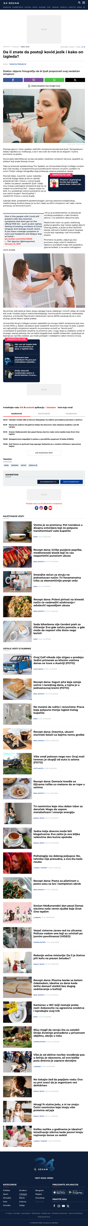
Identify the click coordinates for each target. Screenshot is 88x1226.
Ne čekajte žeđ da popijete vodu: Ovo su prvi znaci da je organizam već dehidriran (58, 1082)
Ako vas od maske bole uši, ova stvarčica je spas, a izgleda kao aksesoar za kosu (26, 346)
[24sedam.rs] (11, 3)
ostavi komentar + (71, 482)
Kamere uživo (17, 7)
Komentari (71, 413)
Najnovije (7, 7)
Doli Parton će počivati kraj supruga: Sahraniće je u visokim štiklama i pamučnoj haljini (45, 445)
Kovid (23, 465)
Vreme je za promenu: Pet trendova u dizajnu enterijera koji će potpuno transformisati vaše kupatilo (57, 528)
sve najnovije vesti (44, 453)
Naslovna (6, 47)
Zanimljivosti (39, 942)
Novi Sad (39, 1201)
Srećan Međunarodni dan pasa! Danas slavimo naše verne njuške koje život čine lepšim (44, 433)
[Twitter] (45, 508)
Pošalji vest (46, 1213)
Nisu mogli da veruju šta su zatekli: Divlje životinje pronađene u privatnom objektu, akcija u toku (59, 1033)
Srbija (22, 1205)
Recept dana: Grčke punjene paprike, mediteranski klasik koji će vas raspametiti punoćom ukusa (57, 553)
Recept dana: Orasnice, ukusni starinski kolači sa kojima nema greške (58, 733)
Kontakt (16, 1213)
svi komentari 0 (48, 482)
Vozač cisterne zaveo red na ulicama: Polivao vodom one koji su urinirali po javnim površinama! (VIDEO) (58, 933)
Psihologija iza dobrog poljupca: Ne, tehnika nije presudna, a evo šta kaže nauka (57, 859)
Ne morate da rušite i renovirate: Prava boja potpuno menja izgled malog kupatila (58, 710)
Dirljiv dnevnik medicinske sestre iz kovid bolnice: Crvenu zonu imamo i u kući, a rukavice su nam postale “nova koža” (26, 373)
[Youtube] (50, 508)
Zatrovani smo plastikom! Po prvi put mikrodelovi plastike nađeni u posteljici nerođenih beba (25, 360)
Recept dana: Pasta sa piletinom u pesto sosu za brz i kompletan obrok (57, 882)
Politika (28, 7)
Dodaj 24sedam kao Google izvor (45, 86)
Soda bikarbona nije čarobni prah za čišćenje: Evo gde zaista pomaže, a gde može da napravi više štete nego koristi (59, 629)
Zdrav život (25, 47)
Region (38, 1194)
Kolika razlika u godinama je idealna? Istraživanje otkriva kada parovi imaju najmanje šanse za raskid (58, 1132)
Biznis (79, 7)
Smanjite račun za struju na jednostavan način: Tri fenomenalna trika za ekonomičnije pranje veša (57, 577)
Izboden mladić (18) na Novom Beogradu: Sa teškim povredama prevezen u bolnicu (45, 420)
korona (14, 465)
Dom (35, 537)
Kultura (22, 1201)
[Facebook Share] (13, 80)
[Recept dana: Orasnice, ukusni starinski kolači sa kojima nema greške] (17, 739)
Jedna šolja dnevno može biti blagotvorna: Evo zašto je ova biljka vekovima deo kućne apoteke (56, 834)
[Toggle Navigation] (83, 3)
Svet (49, 7)
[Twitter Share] (75, 80)
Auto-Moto (38, 669)
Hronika (55, 7)
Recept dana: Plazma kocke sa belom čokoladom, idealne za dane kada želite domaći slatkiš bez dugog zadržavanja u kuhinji (57, 985)
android (30, 407)
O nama (9, 1213)
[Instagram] (41, 508)
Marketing (36, 1213)
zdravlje (33, 465)
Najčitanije (44, 413)
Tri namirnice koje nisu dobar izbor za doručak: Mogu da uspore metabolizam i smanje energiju (58, 809)
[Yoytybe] (63, 1206)
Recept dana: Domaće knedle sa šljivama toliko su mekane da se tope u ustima (59, 784)
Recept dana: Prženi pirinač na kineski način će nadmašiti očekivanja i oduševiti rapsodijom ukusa (58, 602)
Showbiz (42, 7)
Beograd (39, 1190)
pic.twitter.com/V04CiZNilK (18, 239)
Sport (35, 7)
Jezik (6, 465)
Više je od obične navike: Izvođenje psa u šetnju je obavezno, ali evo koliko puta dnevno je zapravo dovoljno (59, 1057)
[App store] (59, 1192)
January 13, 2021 (13, 244)
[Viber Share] (34, 80)
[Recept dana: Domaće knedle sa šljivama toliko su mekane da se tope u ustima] (17, 788)
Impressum (26, 1213)
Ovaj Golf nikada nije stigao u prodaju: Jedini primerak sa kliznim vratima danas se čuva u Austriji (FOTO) (58, 660)
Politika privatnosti (59, 1213)
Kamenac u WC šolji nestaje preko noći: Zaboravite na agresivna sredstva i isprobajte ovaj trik (58, 1008)
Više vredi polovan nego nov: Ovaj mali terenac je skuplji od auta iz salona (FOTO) (58, 759)
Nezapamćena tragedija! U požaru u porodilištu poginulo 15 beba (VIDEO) (41, 439)
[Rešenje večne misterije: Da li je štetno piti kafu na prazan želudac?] (17, 962)
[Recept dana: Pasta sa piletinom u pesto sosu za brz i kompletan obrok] (17, 888)
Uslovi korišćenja (75, 1213)
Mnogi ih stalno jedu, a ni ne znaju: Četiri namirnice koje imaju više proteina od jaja (56, 1107)
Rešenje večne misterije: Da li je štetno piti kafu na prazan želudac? (59, 957)
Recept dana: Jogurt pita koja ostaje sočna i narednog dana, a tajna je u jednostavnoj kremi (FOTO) (57, 685)
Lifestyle (72, 7)
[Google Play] (75, 1192)
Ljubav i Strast (40, 868)
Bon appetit (38, 562)
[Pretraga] (79, 2)
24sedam (51, 407)
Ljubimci (37, 918)
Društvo (63, 7)
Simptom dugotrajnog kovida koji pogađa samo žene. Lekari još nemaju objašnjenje (70, 182)
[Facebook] (36, 508)
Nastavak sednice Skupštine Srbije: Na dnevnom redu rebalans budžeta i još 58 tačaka (44, 426)
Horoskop (39, 1198)
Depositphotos (44, 1217)
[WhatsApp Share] (54, 80)
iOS (21, 407)
